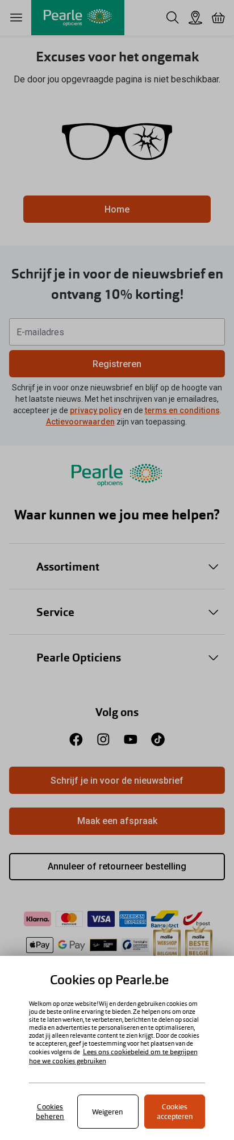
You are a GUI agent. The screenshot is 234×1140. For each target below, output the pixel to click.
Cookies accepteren (175, 1111)
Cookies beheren (50, 1111)
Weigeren (107, 1112)
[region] (117, 1048)
